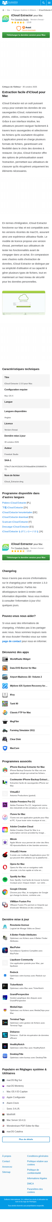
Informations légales (37, 1178)
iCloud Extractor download (15, 517)
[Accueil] (3, 10)
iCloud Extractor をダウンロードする (20, 531)
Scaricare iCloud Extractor (15, 522)
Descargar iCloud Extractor (15, 527)
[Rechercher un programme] (43, 3)
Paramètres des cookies (35, 1190)
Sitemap (6, 1172)
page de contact (11, 641)
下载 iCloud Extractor (12, 507)
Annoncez (7, 1167)
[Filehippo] (10, 3)
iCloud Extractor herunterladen (17, 512)
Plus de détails (26, 1139)
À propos (6, 1156)
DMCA (30, 1183)
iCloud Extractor (27, 15)
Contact (6, 1161)
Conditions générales (37, 1156)
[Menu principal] (49, 3)
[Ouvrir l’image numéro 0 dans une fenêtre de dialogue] (23, 303)
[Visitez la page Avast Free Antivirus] (26, 28)
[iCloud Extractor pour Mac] (5, 18)
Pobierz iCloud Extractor (14, 503)
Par (20, 19)
